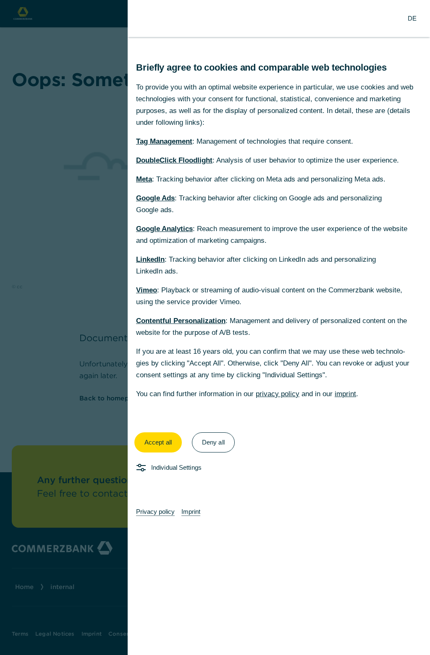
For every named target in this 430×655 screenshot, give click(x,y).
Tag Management (164, 141)
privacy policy (277, 394)
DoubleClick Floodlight (174, 160)
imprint (345, 394)
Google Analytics (164, 229)
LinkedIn (150, 259)
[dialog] (215, 327)
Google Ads (155, 198)
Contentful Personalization (180, 321)
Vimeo (146, 290)
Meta (144, 179)
